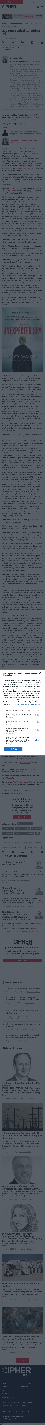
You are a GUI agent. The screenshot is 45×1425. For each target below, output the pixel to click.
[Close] (41, 673)
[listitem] (22, 710)
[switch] (37, 715)
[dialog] (22, 712)
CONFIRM (13, 749)
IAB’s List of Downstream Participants (25, 704)
